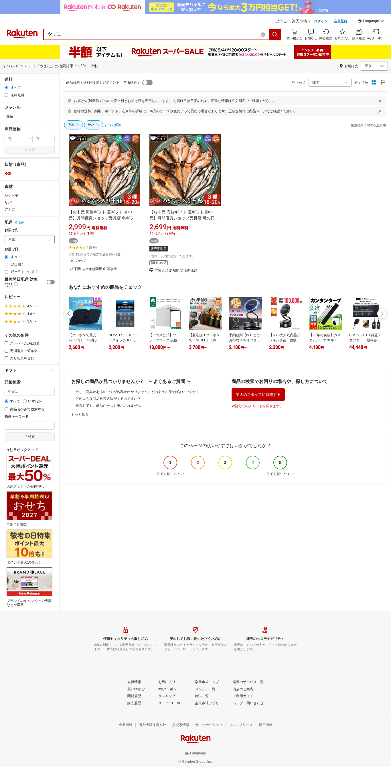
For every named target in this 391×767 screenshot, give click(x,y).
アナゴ (10, 209)
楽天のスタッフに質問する (258, 394)
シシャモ (11, 196)
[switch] (51, 282)
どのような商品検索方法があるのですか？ (108, 399)
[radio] (6, 87)
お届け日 (11, 249)
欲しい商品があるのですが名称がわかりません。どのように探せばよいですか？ (137, 392)
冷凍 (8, 174)
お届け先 (11, 230)
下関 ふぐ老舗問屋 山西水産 (95, 269)
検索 (31, 150)
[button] (371, 22)
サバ (8, 202)
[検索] (275, 34)
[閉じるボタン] (380, 100)
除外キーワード (17, 416)
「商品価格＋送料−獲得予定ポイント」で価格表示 (101, 82)
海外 (20, 223)
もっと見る (79, 414)
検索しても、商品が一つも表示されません (108, 406)
